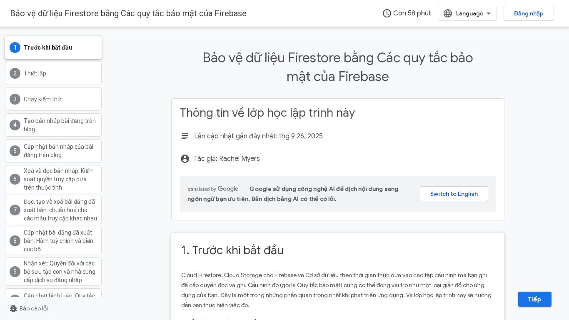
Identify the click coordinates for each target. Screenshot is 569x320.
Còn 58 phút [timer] (406, 13)
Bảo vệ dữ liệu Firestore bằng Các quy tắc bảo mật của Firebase (128, 13)
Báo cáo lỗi (28, 308)
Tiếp (534, 299)
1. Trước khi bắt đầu (232, 250)
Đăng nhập (529, 13)
